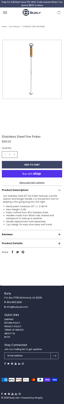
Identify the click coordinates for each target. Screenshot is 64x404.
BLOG (7, 336)
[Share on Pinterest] (23, 252)
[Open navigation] (5, 12)
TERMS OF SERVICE (14, 329)
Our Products (14, 26)
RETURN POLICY (12, 322)
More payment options (32, 182)
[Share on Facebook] (12, 252)
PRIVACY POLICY (12, 326)
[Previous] (7, 44)
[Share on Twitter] (17, 252)
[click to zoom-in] (56, 44)
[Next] (15, 44)
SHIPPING (9, 319)
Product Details (12, 243)
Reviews (7, 234)
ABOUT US (9, 333)
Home (4, 26)
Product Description (15, 190)
